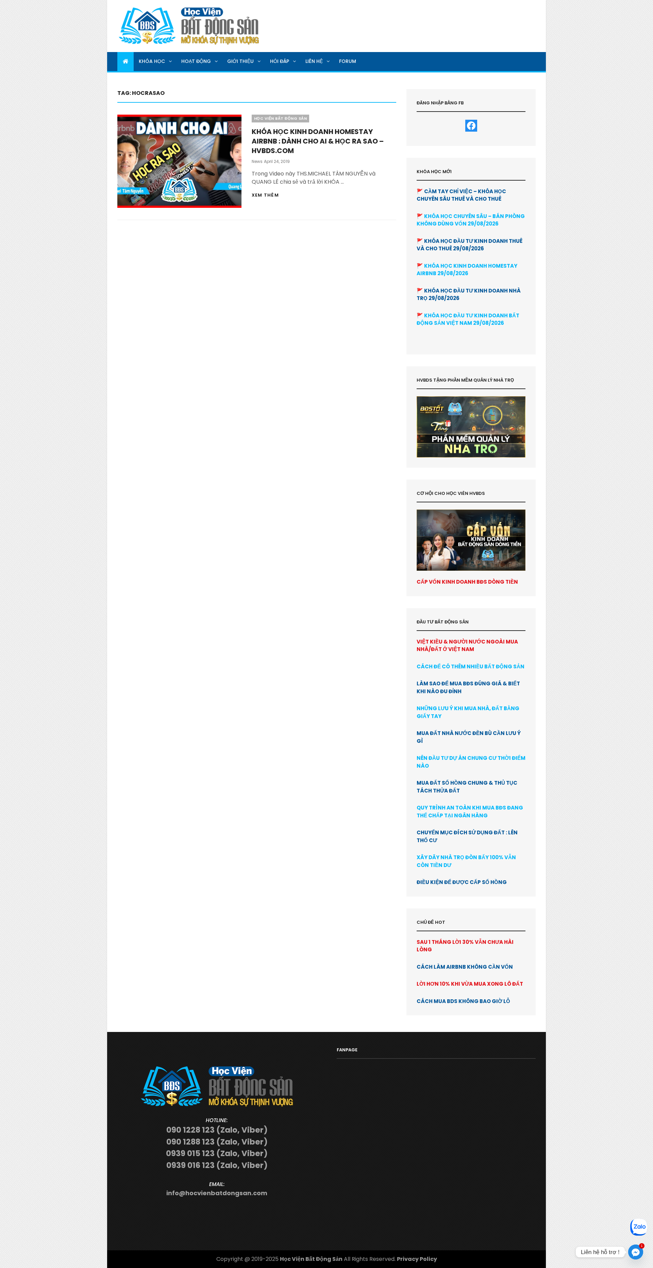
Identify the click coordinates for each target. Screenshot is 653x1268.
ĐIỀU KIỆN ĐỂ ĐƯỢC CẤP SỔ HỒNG (462, 882)
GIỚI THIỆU (240, 61)
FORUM (347, 61)
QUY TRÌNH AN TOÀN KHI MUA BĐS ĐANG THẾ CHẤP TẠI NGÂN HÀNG (470, 811)
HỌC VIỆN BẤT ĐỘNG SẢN (280, 118)
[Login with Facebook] (471, 126)
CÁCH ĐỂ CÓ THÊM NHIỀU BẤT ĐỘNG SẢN (470, 666)
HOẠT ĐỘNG (196, 61)
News (257, 161)
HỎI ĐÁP (279, 61)
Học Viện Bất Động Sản (311, 1259)
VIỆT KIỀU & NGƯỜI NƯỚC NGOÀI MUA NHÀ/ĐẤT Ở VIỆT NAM (467, 645)
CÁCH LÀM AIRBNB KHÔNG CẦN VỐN (465, 966)
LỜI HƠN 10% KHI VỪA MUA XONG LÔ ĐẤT (470, 983)
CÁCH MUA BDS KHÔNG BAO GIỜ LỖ (463, 1001)
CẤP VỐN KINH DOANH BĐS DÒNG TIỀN (467, 581)
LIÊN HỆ (314, 61)
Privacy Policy (417, 1259)
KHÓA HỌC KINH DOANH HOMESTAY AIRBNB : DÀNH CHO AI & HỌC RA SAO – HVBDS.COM (318, 141)
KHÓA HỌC (152, 61)
